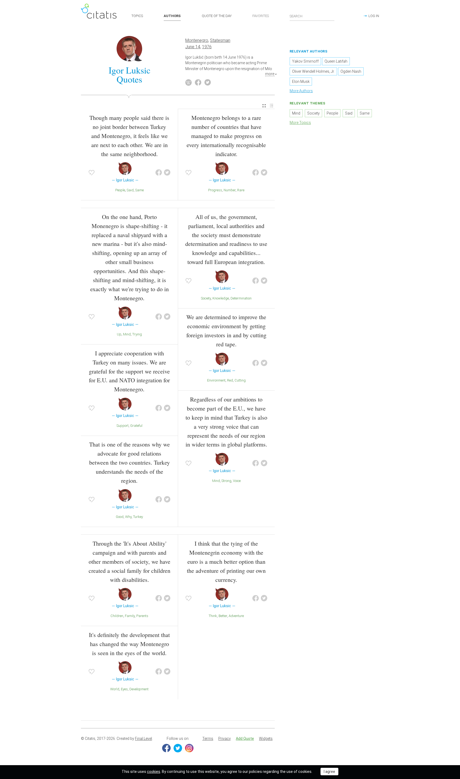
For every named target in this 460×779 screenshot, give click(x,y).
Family (130, 616)
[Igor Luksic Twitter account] (207, 82)
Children (116, 616)
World (114, 689)
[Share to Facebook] (158, 172)
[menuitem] (264, 106)
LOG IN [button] (373, 16)
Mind (127, 334)
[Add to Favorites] (91, 172)
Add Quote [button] (245, 738)
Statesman (220, 40)
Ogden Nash (350, 71)
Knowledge (220, 298)
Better (223, 616)
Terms (207, 738)
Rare (240, 190)
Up (119, 334)
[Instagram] (189, 748)
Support (123, 426)
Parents (142, 616)
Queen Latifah (336, 61)
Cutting (240, 380)
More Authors (301, 91)
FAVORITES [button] (260, 16)
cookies (153, 771)
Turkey (138, 517)
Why (128, 517)
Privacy (224, 738)
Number (230, 190)
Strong (226, 481)
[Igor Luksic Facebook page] (198, 82)
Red (230, 380)
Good (120, 517)
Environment (216, 380)
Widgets (266, 738)
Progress (215, 190)
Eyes (124, 689)
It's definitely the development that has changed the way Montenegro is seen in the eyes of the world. (129, 644)
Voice (237, 481)
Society (206, 298)
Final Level (143, 738)
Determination (241, 298)
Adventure (236, 616)
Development (139, 689)
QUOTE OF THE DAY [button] (217, 16)
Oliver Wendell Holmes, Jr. (313, 71)
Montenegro (196, 40)
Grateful (136, 426)
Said (130, 190)
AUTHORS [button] (172, 16)
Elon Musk (301, 81)
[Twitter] (178, 748)
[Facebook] (166, 748)
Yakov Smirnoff (305, 61)
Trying (137, 334)
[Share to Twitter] (167, 172)
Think (213, 616)
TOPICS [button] (137, 16)
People (120, 190)
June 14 (192, 46)
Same (139, 190)
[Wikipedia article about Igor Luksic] (188, 82)
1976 (207, 46)
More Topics (300, 122)
